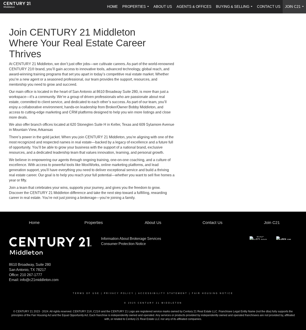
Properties (136, 9)
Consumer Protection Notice (123, 244)
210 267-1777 (31, 275)
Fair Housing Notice (212, 293)
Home (112, 7)
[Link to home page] (19, 6)
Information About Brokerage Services (131, 239)
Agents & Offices (194, 7)
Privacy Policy (119, 293)
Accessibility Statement (162, 293)
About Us (162, 7)
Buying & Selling (235, 9)
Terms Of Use (86, 293)
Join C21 (295, 9)
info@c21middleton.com (39, 280)
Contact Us (268, 7)
